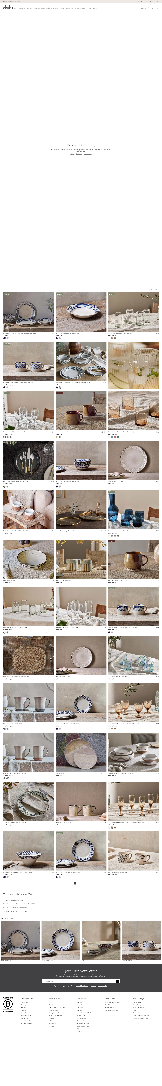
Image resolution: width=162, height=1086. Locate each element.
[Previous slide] (6, 312)
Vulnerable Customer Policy (141, 1015)
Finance (51, 1026)
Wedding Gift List (54, 1023)
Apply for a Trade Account (112, 1002)
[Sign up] (117, 981)
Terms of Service (26, 1015)
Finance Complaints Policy (140, 1018)
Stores (151, 2)
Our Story (79, 1002)
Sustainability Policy (83, 1021)
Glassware (79, 154)
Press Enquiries (109, 1007)
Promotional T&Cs (26, 1021)
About (145, 2)
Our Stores (52, 1005)
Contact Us (24, 1013)
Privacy (93, 986)
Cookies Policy (102, 986)
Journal (139, 2)
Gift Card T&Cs (25, 1018)
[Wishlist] (149, 8)
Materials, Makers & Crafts (84, 1013)
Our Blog (79, 1010)
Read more (82, 151)
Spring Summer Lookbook (56, 1013)
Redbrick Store (53, 1010)
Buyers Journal (81, 1018)
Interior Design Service (55, 1015)
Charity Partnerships (83, 1026)
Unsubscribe (136, 1013)
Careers (79, 1031)
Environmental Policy (83, 1023)
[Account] (153, 8)
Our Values (80, 1007)
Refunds (23, 1010)
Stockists (51, 1018)
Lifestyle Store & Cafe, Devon (57, 1007)
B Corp (79, 1029)
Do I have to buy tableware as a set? (15, 908)
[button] (157, 289)
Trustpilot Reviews (26, 1023)
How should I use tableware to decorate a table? (19, 904)
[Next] (90, 883)
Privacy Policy (137, 1002)
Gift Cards (52, 1021)
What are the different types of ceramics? (16, 911)
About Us (79, 1005)
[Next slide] (51, 312)
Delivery (23, 1005)
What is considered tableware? (13, 900)
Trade (157, 2)
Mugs (72, 154)
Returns (23, 1007)
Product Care (81, 1015)
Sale (50, 1002)
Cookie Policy (137, 1005)
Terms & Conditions (82, 986)
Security (135, 1010)
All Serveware (88, 154)
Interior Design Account (112, 1010)
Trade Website (109, 1005)
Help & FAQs (24, 1002)
